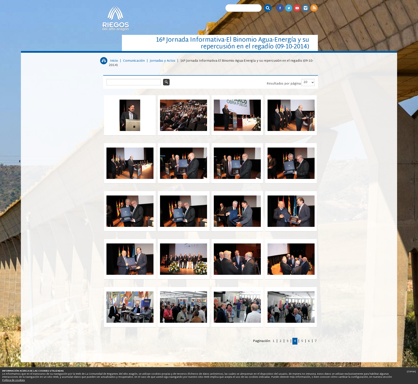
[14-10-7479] (237, 322)
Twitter (288, 8)
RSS (314, 8)
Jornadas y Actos (162, 61)
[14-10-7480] (291, 322)
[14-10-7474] (183, 274)
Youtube (297, 8)
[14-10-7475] (237, 274)
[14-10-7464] (291, 130)
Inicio (114, 61)
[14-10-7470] (183, 226)
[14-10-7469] (129, 226)
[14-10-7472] (291, 226)
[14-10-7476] (291, 274)
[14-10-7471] (237, 226)
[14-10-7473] (129, 274)
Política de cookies (13, 380)
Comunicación (134, 61)
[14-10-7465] (129, 178)
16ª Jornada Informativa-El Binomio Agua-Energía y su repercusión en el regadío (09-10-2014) (211, 63)
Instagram (305, 8)
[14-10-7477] (129, 322)
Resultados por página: (284, 84)
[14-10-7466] (183, 178)
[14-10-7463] (237, 130)
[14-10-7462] (183, 130)
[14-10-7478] (183, 322)
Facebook (280, 8)
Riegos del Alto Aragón (115, 18)
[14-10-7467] (237, 178)
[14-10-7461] (130, 130)
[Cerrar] (411, 371)
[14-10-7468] (291, 178)
